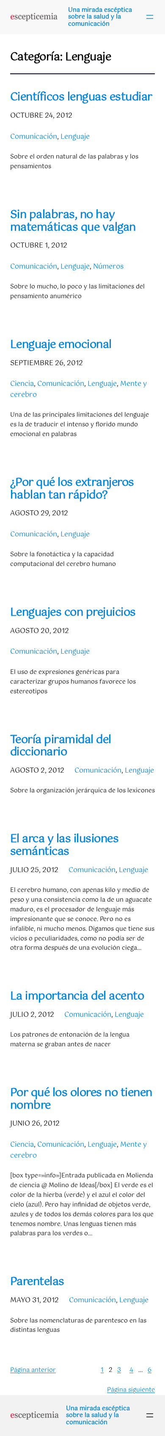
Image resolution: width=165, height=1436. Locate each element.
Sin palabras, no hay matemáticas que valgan (73, 221)
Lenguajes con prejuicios (73, 612)
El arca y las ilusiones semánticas (64, 845)
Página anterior (33, 1370)
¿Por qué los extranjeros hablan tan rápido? (72, 489)
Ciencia (22, 384)
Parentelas (37, 1282)
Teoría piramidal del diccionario (60, 746)
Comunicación (33, 137)
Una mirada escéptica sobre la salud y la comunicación (100, 17)
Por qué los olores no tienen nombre (81, 1099)
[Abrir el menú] (150, 17)
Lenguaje (75, 137)
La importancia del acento (77, 996)
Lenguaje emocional (61, 345)
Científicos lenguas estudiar (81, 97)
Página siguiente (131, 1390)
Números (108, 266)
